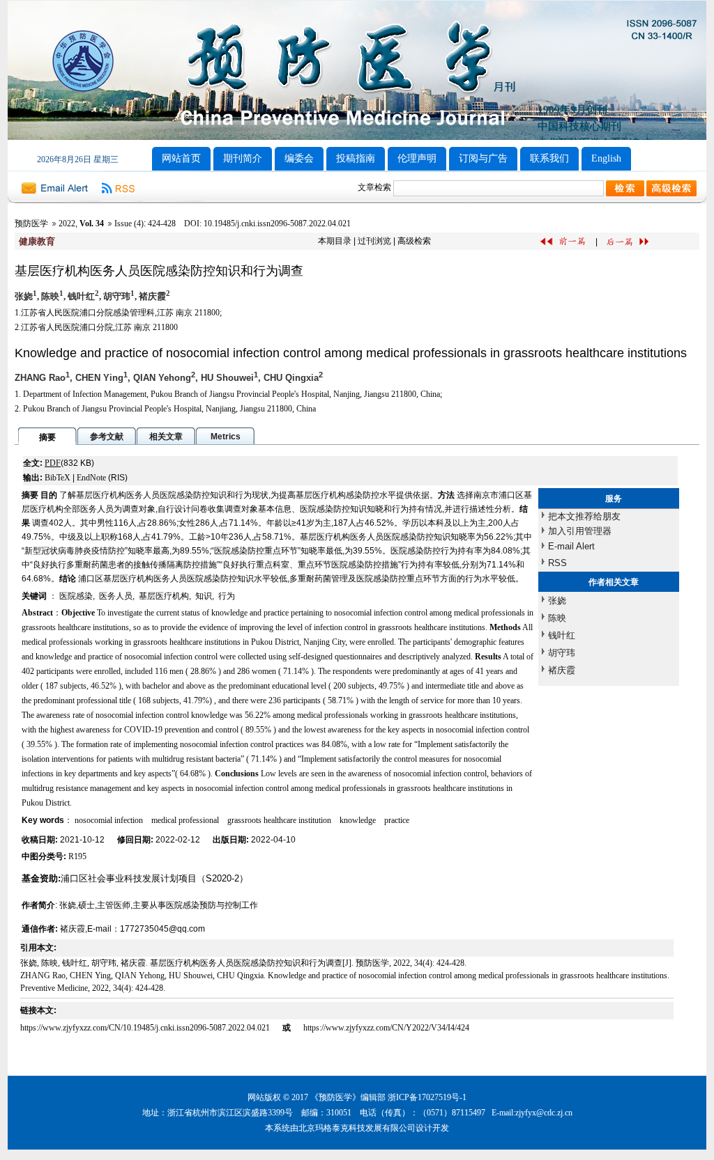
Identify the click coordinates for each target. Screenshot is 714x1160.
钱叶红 (561, 635)
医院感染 (76, 596)
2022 (67, 223)
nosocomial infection (109, 820)
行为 (226, 596)
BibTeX (57, 478)
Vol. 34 (91, 223)
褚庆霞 (561, 670)
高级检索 (414, 241)
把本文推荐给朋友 (584, 516)
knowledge (358, 820)
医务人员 (115, 596)
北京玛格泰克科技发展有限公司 (357, 1128)
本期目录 (334, 241)
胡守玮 (561, 653)
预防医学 (31, 223)
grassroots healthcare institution (279, 820)
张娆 (557, 600)
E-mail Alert (571, 546)
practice (396, 820)
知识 (203, 596)
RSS (557, 563)
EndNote (91, 478)
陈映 (557, 618)
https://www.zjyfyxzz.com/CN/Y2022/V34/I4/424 (386, 1028)
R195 (77, 856)
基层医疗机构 (164, 596)
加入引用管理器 (580, 531)
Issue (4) (129, 223)
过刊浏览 (374, 241)
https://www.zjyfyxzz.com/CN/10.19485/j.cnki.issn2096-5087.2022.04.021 (146, 1028)
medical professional (185, 820)
